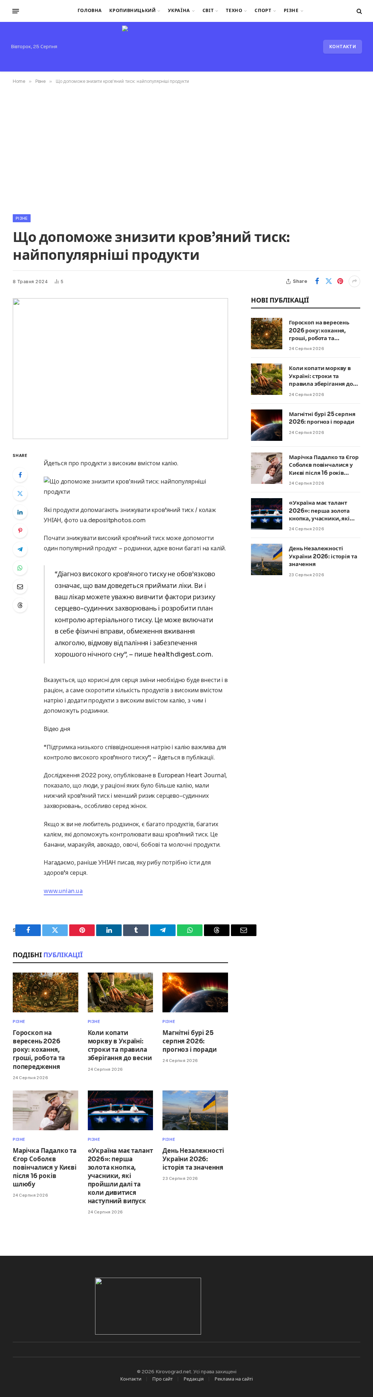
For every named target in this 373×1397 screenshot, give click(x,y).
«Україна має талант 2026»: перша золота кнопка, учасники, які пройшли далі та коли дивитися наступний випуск (120, 1176)
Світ (208, 11)
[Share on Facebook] (316, 281)
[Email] (20, 586)
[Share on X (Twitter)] (328, 281)
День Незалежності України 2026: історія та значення (193, 1159)
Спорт (263, 11)
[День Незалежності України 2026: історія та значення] (195, 1110)
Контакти (342, 46)
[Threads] (20, 605)
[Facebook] (20, 474)
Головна (90, 11)
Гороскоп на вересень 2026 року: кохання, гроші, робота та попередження (39, 1049)
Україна (179, 11)
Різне (291, 11)
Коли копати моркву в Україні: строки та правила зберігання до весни (120, 1045)
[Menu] (15, 11)
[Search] (358, 11)
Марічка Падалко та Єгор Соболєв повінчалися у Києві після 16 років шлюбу (44, 1167)
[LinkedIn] (20, 512)
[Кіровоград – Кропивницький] (186, 47)
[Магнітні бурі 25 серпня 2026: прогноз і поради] (195, 992)
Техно (234, 11)
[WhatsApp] (20, 568)
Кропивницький (132, 11)
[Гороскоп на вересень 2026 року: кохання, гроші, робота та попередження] (45, 992)
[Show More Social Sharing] (354, 281)
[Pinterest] (20, 530)
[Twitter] (20, 493)
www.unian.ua (63, 891)
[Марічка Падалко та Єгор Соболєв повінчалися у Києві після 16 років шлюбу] (45, 1110)
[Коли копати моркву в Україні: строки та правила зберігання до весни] (120, 992)
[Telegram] (20, 549)
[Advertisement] (186, 148)
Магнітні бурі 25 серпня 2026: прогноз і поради (189, 1041)
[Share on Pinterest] (340, 281)
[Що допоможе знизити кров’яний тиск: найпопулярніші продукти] (120, 368)
